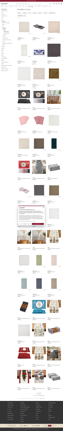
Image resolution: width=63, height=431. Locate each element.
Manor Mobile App (22, 411)
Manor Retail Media (10, 417)
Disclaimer (40, 428)
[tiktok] (27, 426)
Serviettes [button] (37, 398)
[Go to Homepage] (4, 4)
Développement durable (51, 417)
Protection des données (28, 428)
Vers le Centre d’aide (11, 425)
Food (49, 413)
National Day (22, 421)
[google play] (39, 426)
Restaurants (50, 415)
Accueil (18, 398)
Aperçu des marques (45, 428)
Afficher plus (39, 393)
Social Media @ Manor (23, 415)
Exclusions (37, 417)
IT (53, 425)
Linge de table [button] (33, 398)
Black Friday (22, 419)
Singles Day (21, 417)
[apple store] (37, 426)
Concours (37, 419)
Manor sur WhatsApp (10, 419)
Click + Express (10, 411)
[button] (3, 6)
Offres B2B (37, 413)
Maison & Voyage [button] (22, 398)
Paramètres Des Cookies (35, 428)
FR (49, 3)
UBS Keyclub (22, 413)
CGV (23, 428)
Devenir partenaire (38, 411)
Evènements (50, 411)
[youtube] (25, 426)
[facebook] (23, 426)
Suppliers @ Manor (10, 413)
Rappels (37, 415)
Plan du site (20, 428)
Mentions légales (16, 428)
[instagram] (21, 426)
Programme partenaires (11, 415)
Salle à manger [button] (28, 398)
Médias (49, 419)
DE (45, 425)
